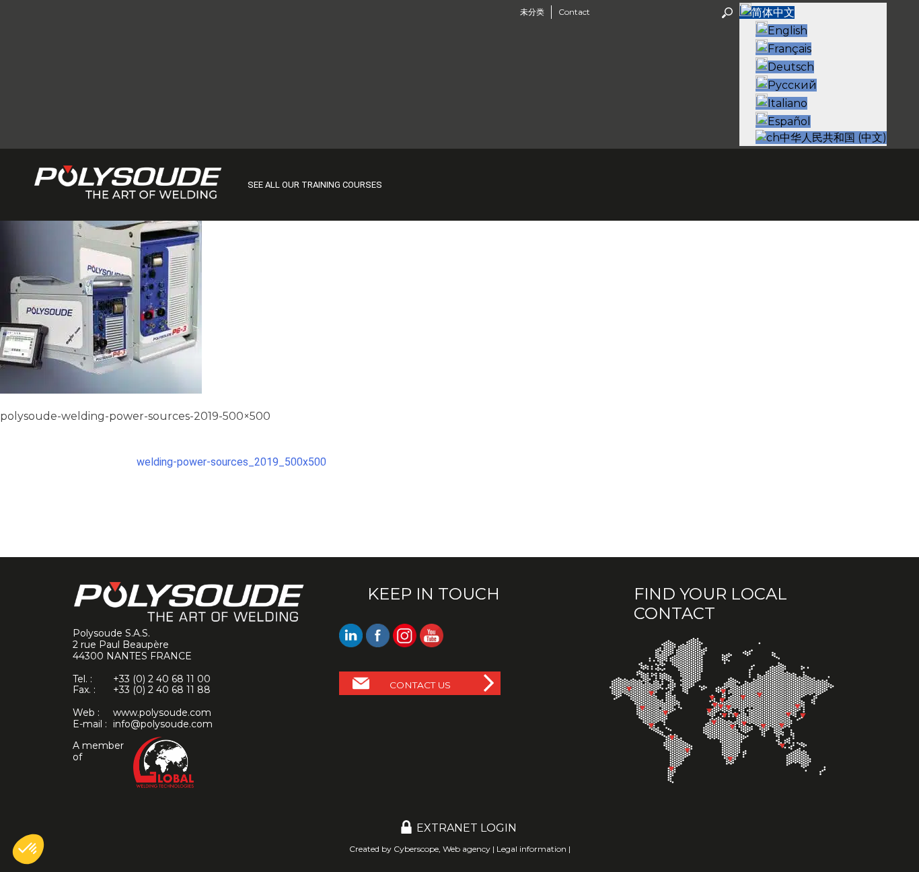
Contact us (420, 685)
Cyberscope (416, 849)
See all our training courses (315, 185)
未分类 (532, 12)
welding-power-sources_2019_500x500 (231, 462)
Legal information (531, 849)
